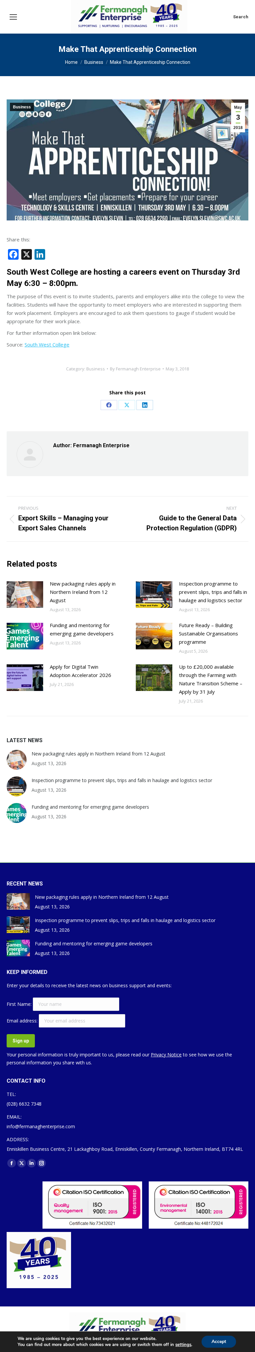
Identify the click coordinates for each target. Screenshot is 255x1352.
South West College (47, 344)
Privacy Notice (166, 1054)
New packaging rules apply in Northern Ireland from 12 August (83, 592)
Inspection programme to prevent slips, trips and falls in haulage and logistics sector (213, 592)
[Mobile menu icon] (13, 17)
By (135, 369)
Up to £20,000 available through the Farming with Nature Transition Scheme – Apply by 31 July (210, 679)
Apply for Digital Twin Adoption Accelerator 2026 (80, 670)
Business (22, 107)
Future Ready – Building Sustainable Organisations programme (208, 633)
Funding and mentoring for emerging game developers (82, 629)
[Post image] (25, 594)
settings (183, 1345)
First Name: (20, 1004)
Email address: (23, 1020)
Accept (219, 1341)
